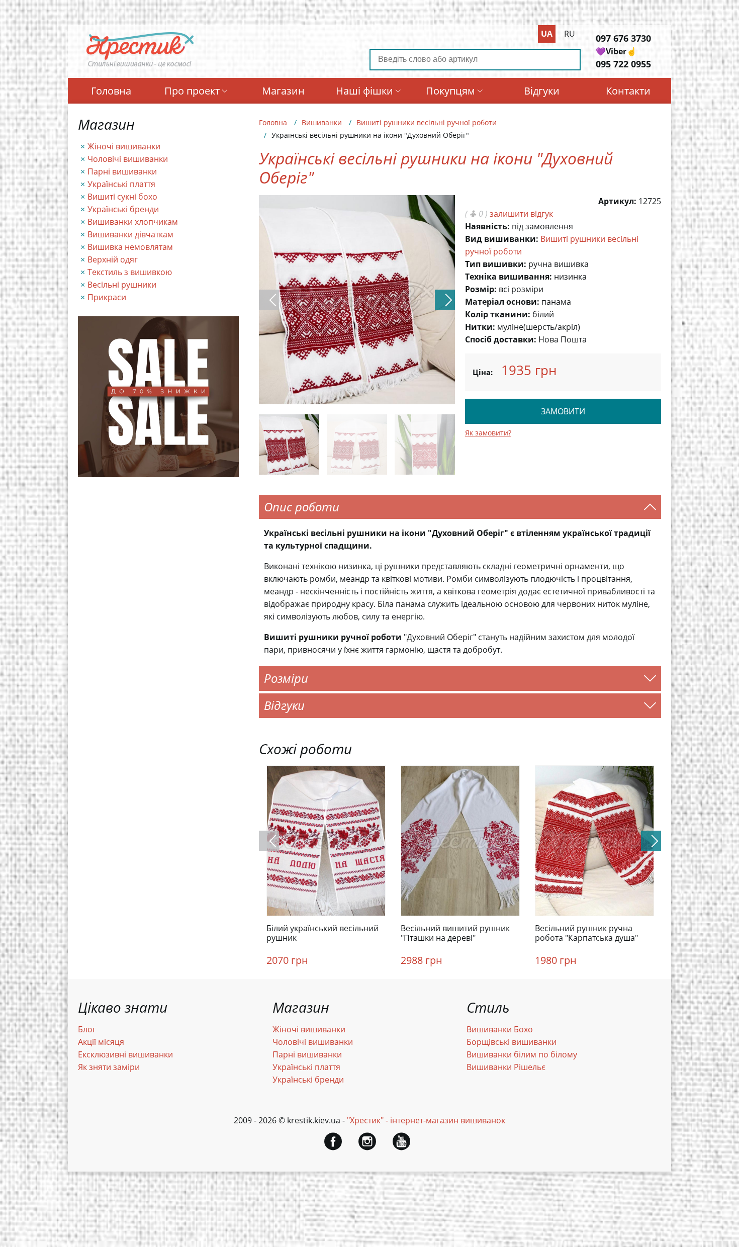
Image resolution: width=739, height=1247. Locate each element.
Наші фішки (364, 91)
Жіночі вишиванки (123, 146)
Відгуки (542, 91)
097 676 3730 (623, 38)
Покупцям (450, 91)
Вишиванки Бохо (500, 1029)
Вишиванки (322, 122)
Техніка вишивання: (508, 276)
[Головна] (140, 66)
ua (546, 33)
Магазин (283, 91)
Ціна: (483, 372)
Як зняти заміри (109, 1067)
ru (569, 33)
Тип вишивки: (495, 264)
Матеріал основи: (502, 301)
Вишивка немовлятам (130, 246)
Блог (87, 1029)
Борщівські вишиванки (512, 1041)
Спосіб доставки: (500, 339)
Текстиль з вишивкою (129, 272)
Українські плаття (121, 184)
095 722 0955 (623, 64)
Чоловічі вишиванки (127, 158)
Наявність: (487, 226)
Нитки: (480, 326)
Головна (111, 91)
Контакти (628, 91)
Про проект (192, 91)
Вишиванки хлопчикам (132, 221)
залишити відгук (521, 213)
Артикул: (617, 201)
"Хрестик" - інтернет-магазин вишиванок (426, 1120)
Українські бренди (123, 209)
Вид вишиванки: (501, 238)
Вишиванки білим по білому (522, 1054)
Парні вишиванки (122, 171)
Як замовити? (488, 432)
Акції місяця (101, 1041)
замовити (563, 411)
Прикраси (106, 297)
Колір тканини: (497, 314)
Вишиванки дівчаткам (130, 234)
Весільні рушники (121, 284)
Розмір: (481, 289)
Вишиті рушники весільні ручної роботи (426, 122)
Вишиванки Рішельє (506, 1067)
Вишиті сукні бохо (122, 196)
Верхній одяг (112, 259)
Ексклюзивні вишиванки (125, 1054)
